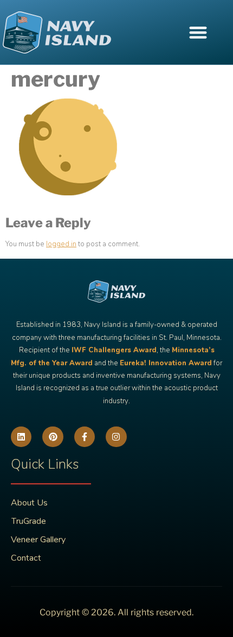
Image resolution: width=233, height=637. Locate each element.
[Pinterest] (52, 436)
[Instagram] (116, 436)
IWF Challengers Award (114, 350)
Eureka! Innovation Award (166, 363)
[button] (198, 32)
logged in (61, 244)
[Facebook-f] (84, 436)
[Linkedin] (21, 436)
